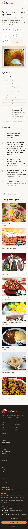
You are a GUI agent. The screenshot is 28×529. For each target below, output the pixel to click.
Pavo (6, 8)
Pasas (13, 104)
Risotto (9, 193)
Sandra (8, 17)
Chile (3, 478)
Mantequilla (15, 101)
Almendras (15, 121)
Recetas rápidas (5, 487)
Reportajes (4, 491)
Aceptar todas (14, 522)
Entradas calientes (6, 438)
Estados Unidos (5, 476)
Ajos (13, 98)
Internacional (5, 460)
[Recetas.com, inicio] (7, 3)
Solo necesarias (14, 518)
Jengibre (14, 87)
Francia (3, 469)
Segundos (4, 440)
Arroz (13, 95)
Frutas (3, 444)
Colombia (4, 474)
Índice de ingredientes (7, 489)
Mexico (3, 471)
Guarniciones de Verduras (8, 442)
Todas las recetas (6, 485)
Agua (13, 81)
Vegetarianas (5, 447)
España (3, 465)
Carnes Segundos (6, 451)
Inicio (3, 8)
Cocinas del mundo (8, 458)
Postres (3, 436)
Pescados (4, 453)
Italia (15, 193)
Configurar (14, 526)
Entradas (4, 449)
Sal (13, 92)
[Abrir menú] (24, 2)
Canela (14, 84)
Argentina (4, 462)
